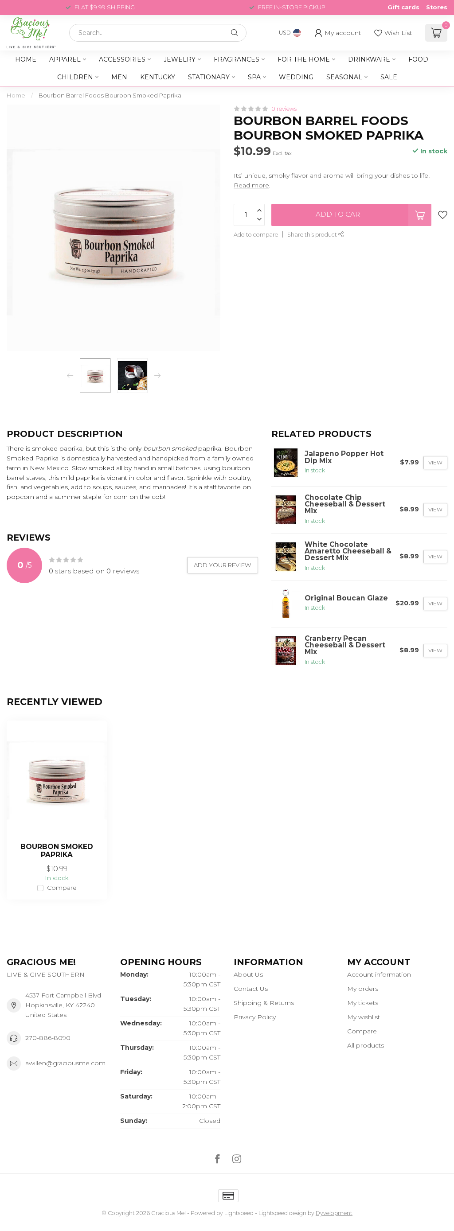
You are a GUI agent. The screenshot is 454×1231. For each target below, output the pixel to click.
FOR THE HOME (304, 59)
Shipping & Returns (264, 1003)
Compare (62, 887)
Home (25, 59)
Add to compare (256, 234)
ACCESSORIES (122, 59)
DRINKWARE (369, 59)
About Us (248, 974)
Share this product (312, 234)
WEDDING (296, 77)
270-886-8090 (47, 1038)
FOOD (418, 59)
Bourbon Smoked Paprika (56, 851)
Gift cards (403, 7)
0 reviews (284, 108)
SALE (388, 77)
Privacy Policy (255, 1017)
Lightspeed (239, 1213)
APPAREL (65, 59)
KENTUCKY (157, 77)
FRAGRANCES (236, 59)
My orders (362, 989)
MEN (119, 77)
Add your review (222, 565)
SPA (254, 77)
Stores (436, 7)
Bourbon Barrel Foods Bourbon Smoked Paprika (110, 95)
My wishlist (363, 1017)
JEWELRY (180, 59)
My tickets (362, 1003)
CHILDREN (75, 77)
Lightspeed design (282, 1213)
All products (365, 1045)
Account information (379, 974)
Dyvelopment (334, 1213)
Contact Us (251, 989)
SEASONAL (344, 77)
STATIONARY (209, 77)
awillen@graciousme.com (65, 1063)
